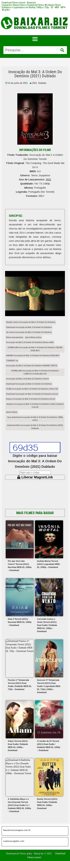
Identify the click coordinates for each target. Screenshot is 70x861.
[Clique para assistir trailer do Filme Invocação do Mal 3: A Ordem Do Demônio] (35, 315)
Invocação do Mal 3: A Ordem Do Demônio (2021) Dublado (35, 73)
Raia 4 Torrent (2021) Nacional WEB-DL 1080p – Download (19, 622)
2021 (34, 83)
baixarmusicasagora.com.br (16, 830)
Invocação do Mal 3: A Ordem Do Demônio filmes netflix (30, 342)
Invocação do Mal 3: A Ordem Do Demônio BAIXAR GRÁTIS (31, 366)
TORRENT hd (12, 361)
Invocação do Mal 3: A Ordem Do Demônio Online (27, 379)
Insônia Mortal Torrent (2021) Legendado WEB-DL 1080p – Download (48, 564)
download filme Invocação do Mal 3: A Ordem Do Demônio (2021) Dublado (35, 426)
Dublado (42, 83)
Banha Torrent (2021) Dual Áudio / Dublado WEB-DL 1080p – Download (47, 804)
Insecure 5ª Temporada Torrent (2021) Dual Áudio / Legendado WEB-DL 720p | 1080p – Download (49, 686)
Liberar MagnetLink (36, 477)
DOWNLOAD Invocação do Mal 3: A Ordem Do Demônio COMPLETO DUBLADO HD (35, 372)
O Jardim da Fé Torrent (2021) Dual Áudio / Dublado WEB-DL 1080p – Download (48, 746)
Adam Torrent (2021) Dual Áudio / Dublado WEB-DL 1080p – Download (18, 746)
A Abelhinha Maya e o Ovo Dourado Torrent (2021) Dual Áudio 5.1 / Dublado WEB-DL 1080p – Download (19, 805)
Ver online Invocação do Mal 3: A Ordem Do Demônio (29, 332)
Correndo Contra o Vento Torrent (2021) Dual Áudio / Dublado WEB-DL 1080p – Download (47, 625)
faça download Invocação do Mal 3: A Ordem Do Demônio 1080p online (35, 418)
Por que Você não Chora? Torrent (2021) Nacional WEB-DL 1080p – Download (19, 566)
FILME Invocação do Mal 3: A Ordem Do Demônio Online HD (32, 389)
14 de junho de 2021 (18, 83)
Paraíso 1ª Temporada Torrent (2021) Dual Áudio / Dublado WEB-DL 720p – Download (20, 685)
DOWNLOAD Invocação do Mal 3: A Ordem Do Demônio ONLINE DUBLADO (35, 349)
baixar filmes (11, 412)
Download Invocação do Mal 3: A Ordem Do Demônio (29, 327)
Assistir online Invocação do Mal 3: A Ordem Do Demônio (30, 322)
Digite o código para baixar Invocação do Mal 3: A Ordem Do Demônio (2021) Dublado (35, 461)
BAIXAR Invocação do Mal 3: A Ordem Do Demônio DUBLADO (32, 355)
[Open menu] (35, 39)
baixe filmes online (33, 337)
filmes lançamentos (14, 337)
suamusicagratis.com (13, 841)
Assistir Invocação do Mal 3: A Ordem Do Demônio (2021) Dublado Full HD (35, 405)
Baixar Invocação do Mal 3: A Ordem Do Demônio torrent (30, 399)
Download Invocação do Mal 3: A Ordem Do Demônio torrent (32, 394)
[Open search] (62, 50)
